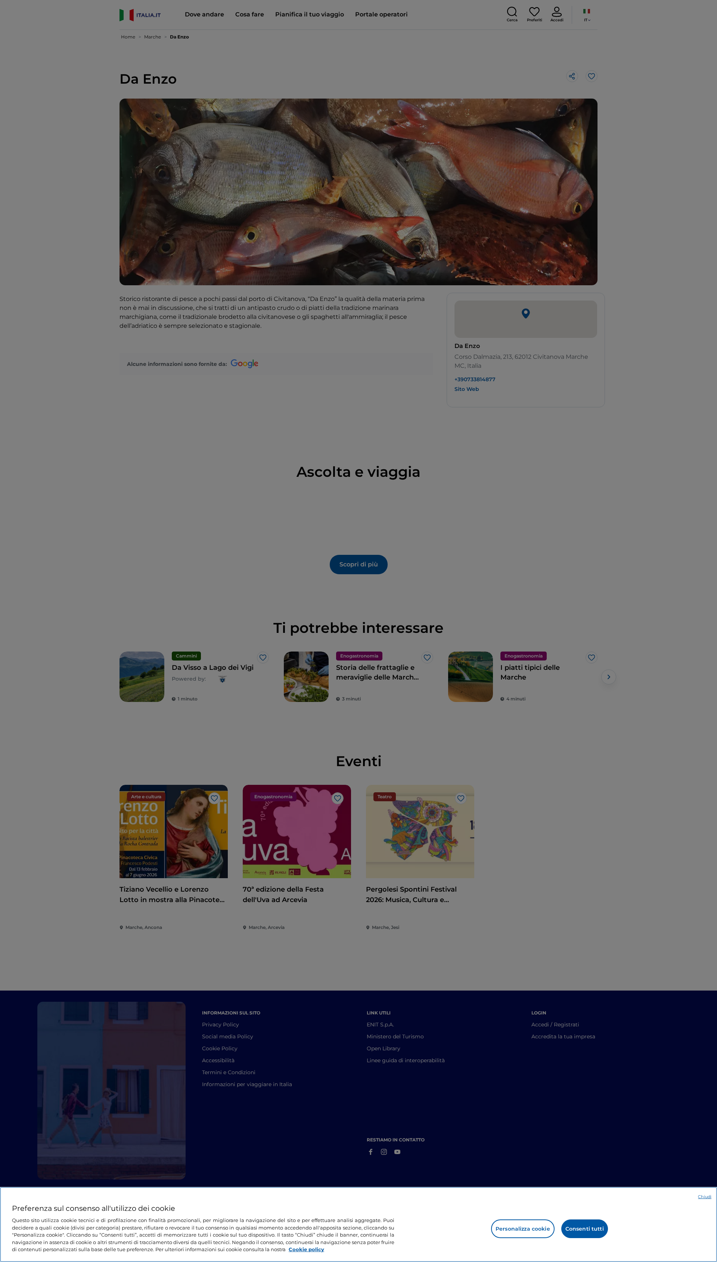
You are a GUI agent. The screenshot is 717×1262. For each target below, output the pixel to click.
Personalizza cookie (523, 1228)
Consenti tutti (584, 1228)
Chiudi (704, 1196)
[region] (358, 1224)
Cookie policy (306, 1249)
